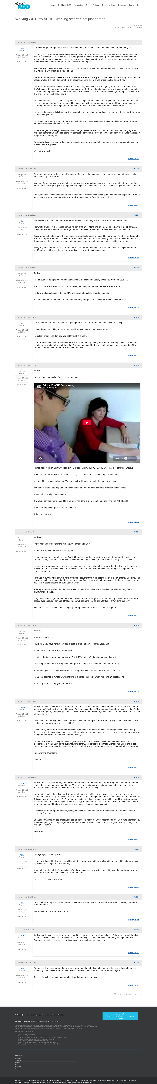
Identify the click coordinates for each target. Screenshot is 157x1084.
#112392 (136, 963)
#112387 (136, 701)
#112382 (136, 268)
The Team (18, 1060)
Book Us (120, 1016)
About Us (18, 1058)
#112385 (136, 532)
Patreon (17, 1062)
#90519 (137, 42)
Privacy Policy (105, 1080)
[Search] (138, 5)
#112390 (136, 897)
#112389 (136, 849)
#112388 (136, 777)
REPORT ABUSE (133, 159)
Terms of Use (94, 1080)
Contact (17, 1069)
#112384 (136, 365)
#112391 (136, 930)
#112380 (136, 169)
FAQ (16, 1064)
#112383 (136, 317)
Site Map (18, 1066)
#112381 (136, 215)
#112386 (136, 625)
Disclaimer (88, 1082)
